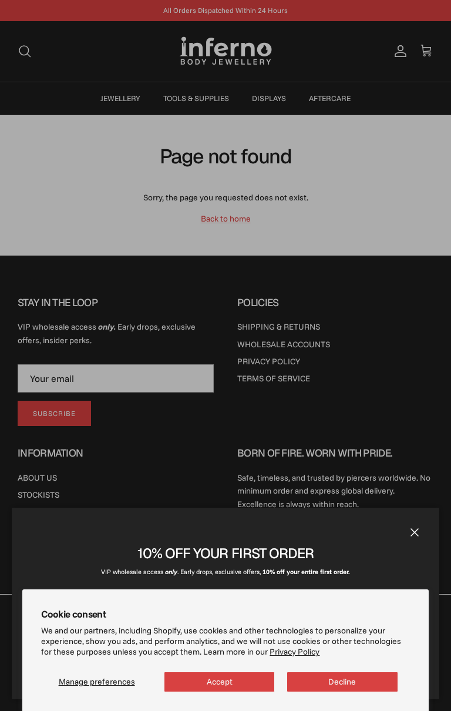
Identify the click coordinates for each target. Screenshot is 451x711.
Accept (220, 681)
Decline (342, 681)
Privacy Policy (294, 651)
